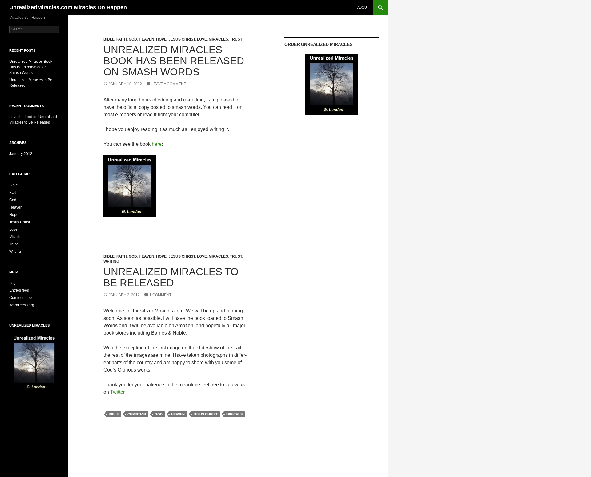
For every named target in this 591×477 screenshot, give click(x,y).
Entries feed (19, 290)
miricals (234, 414)
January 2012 (20, 154)
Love (202, 39)
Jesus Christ (181, 39)
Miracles (218, 39)
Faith (121, 39)
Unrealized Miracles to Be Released (171, 277)
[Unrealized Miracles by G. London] (129, 185)
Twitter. (118, 392)
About (363, 7)
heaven (178, 414)
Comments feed (22, 298)
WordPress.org (21, 305)
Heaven (146, 39)
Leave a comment (168, 84)
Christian (136, 414)
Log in (14, 283)
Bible (109, 39)
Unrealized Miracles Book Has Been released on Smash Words (173, 61)
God (133, 39)
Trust (236, 39)
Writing (111, 261)
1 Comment (160, 295)
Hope (161, 39)
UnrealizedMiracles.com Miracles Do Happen (68, 7)
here (157, 144)
